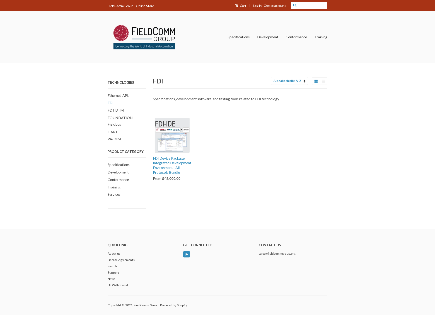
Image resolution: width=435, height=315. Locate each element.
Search (112, 266)
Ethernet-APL (118, 95)
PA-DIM (114, 139)
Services (114, 194)
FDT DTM (116, 110)
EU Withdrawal (118, 285)
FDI (111, 102)
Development (267, 37)
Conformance (296, 37)
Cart (242, 5)
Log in (257, 5)
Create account (275, 5)
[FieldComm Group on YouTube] (186, 254)
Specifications (239, 37)
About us (114, 253)
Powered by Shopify (173, 305)
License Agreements (121, 260)
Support (113, 272)
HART (113, 131)
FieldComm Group (146, 305)
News (111, 279)
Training (320, 37)
